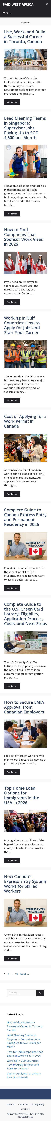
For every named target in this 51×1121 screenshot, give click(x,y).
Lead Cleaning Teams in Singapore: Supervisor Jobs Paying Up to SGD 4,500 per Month (25, 127)
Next (24, 974)
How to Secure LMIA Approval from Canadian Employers (24, 707)
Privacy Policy (37, 1104)
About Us (11, 1104)
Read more (12, 102)
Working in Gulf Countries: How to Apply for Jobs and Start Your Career (22, 325)
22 (17, 974)
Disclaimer (25, 1108)
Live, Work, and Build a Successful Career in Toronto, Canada (24, 36)
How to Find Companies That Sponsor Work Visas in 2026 (23, 237)
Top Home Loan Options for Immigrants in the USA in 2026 (21, 795)
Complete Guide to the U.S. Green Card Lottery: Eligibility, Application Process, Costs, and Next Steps (25, 613)
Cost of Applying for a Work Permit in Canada (25, 421)
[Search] (40, 993)
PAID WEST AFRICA (18, 4)
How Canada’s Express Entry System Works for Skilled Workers (25, 884)
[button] (47, 4)
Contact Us (23, 1104)
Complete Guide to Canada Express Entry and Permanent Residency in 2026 (25, 517)
